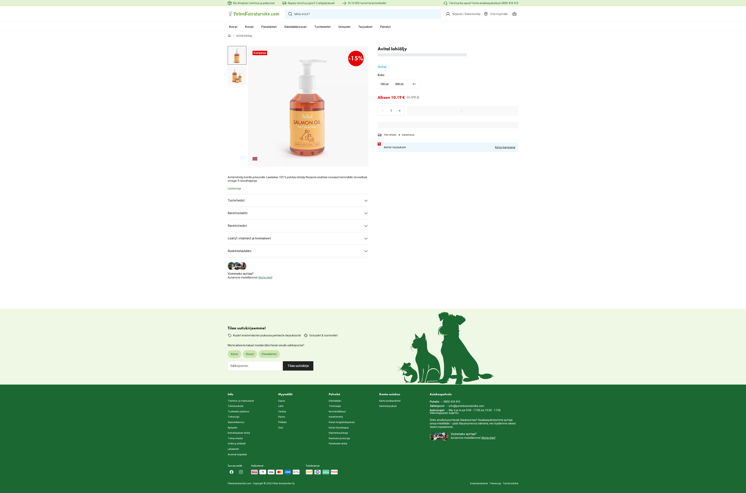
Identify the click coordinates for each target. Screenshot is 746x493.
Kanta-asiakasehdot (390, 401)
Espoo (281, 401)
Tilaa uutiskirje (298, 366)
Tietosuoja (233, 416)
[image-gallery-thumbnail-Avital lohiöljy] (237, 55)
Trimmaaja (335, 406)
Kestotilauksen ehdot (239, 433)
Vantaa (282, 411)
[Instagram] (241, 472)
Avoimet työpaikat (237, 454)
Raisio (281, 416)
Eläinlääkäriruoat (295, 26)
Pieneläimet (269, 26)
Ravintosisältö (238, 213)
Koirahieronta (336, 416)
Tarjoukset (365, 26)
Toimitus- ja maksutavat (241, 401)
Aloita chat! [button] (265, 277)
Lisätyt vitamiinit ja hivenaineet (249, 238)
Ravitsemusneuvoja (339, 438)
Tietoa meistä (235, 438)
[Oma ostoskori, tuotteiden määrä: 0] (514, 14)
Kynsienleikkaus (337, 411)
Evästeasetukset (479, 483)
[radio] (384, 84)
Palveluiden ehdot (338, 443)
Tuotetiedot (236, 200)
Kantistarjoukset (388, 406)
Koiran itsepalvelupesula (342, 422)
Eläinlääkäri (335, 401)
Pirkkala (282, 422)
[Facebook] (231, 472)
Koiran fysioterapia (339, 427)
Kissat (249, 26)
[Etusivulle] (229, 36)
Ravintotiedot (237, 226)
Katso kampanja (505, 147)
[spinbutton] (391, 110)
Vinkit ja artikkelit (237, 443)
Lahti (280, 406)
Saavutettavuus (236, 422)
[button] (382, 110)
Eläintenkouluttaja (338, 433)
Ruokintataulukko (239, 251)
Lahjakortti (233, 449)
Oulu (280, 427)
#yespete (232, 427)
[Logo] (254, 14)
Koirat (233, 26)
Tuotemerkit (322, 26)
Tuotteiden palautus (238, 411)
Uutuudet (344, 26)
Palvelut (385, 26)
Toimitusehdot (235, 406)
